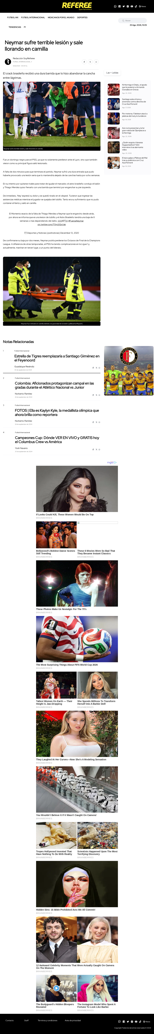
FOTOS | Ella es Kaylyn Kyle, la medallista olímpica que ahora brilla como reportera (57, 412)
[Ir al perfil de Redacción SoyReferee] (8, 61)
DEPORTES (82, 17)
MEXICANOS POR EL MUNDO (61, 17)
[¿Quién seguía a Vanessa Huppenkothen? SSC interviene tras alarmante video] (114, 147)
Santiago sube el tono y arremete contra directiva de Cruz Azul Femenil (134, 101)
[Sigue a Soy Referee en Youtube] (132, 6)
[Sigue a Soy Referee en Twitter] (123, 6)
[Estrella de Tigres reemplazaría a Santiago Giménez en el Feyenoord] (129, 371)
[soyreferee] (77, 6)
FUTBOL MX (12, 17)
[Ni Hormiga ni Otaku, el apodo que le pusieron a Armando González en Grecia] (114, 90)
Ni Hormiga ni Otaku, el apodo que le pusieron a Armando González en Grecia (134, 87)
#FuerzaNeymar (76, 220)
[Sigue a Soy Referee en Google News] (142, 6)
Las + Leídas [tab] (112, 72)
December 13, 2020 (69, 232)
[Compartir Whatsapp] (96, 61)
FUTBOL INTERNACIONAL (33, 17)
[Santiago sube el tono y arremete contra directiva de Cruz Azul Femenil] (114, 104)
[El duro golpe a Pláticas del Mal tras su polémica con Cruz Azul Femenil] (114, 163)
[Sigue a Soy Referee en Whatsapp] (115, 6)
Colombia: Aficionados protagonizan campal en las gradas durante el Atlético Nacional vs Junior (54, 385)
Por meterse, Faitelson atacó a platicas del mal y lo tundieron (134, 114)
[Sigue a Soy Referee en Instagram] (128, 6)
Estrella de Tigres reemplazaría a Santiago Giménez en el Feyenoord (56, 357)
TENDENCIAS (15, 27)
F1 (25, 27)
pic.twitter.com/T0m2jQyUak (52, 224)
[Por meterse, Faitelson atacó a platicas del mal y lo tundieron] (114, 118)
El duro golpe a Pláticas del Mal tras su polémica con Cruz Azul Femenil (134, 160)
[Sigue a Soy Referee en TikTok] (136, 6)
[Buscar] (123, 20)
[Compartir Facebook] (84, 61)
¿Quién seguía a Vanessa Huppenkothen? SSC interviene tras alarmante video (132, 146)
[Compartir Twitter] (90, 61)
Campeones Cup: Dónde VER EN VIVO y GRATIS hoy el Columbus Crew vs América (57, 439)
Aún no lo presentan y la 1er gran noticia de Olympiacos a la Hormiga (134, 130)
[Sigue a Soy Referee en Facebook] (119, 6)
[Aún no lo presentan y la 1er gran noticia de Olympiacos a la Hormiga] (114, 133)
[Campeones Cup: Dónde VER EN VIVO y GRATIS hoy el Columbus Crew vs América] (128, 451)
